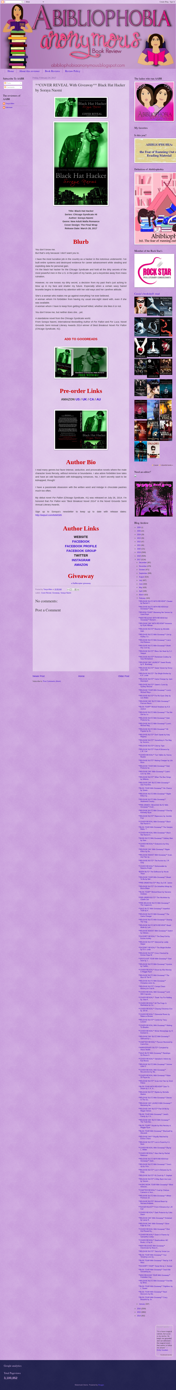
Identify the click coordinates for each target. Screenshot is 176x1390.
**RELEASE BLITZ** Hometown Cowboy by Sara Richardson (155, 658)
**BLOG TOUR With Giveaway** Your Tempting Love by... (152, 1256)
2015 (139, 1312)
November (143, 566)
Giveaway (56, 593)
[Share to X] (73, 589)
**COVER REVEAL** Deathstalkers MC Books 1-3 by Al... (153, 1241)
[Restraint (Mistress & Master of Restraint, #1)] (140, 313)
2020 (139, 549)
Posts (8, 83)
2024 (139, 535)
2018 (139, 556)
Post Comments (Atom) (52, 681)
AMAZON (81, 564)
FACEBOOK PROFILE (81, 546)
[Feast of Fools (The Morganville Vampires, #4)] (166, 420)
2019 (139, 552)
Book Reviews (52, 71)
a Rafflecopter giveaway (81, 583)
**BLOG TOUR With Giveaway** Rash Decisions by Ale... (153, 1293)
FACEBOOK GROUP (81, 551)
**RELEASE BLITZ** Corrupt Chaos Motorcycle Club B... (152, 987)
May (141, 587)
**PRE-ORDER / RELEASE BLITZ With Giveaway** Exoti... (153, 806)
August (142, 577)
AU (98, 399)
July (141, 580)
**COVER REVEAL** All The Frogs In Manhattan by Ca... (153, 1004)
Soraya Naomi (66, 593)
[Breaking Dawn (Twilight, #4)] (153, 356)
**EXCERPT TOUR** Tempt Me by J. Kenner (155, 1266)
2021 (139, 545)
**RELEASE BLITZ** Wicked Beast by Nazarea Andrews (153, 1202)
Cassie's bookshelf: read (147, 293)
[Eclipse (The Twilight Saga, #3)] (166, 336)
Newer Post (39, 676)
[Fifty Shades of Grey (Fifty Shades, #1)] (153, 315)
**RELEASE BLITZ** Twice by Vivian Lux (154, 1251)
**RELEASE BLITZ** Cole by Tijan (151, 746)
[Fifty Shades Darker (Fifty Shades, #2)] (140, 336)
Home (11, 71)
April (141, 591)
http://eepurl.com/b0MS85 (48, 515)
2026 (139, 527)
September (143, 573)
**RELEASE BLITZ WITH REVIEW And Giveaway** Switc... (153, 1160)
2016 (139, 1309)
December (143, 563)
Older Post (123, 676)
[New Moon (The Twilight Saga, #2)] (166, 356)
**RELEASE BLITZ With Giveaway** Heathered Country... (152, 800)
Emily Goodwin (162, 1350)
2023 (139, 538)
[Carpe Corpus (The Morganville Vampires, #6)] (153, 440)
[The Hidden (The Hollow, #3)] (140, 418)
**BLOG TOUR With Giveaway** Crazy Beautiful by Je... (153, 1298)
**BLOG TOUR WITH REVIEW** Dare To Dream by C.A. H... (154, 1087)
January (142, 1304)
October (142, 570)
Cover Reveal (46, 593)
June (141, 584)
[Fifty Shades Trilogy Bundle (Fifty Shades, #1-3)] (166, 316)
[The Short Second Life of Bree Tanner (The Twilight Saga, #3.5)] (153, 377)
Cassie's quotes (163, 1326)
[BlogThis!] (70, 589)
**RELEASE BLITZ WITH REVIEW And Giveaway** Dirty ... (153, 608)
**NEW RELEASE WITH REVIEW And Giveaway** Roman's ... (153, 619)
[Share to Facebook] (75, 589)
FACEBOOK (81, 541)
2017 (139, 560)
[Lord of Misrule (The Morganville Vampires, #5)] (166, 440)
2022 (139, 542)
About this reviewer (29, 71)
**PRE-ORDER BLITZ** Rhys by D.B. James (155, 883)
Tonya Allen (10, 104)
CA (92, 399)
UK (84, 399)
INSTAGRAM (81, 560)
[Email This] (68, 589)
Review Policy (72, 71)
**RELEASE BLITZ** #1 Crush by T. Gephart (155, 1175)
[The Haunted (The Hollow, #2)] (166, 398)
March (141, 595)
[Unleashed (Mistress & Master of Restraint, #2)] (153, 457)
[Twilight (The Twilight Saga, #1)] (140, 357)
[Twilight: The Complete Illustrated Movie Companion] (140, 375)
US (78, 399)
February (142, 598)
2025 (139, 531)
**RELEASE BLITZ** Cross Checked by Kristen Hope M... (153, 954)
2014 (139, 1316)
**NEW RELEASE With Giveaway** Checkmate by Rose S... (152, 1247)
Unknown (9, 107)
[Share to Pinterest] (78, 589)
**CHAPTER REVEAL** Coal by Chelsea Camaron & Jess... (154, 1191)
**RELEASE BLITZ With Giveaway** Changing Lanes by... (152, 982)
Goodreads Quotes (166, 1355)
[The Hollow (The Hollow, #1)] (153, 398)
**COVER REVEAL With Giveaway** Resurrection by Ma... (152, 1071)
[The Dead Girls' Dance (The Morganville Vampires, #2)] (140, 461)
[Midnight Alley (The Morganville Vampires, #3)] (140, 440)
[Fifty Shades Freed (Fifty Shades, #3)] (153, 336)
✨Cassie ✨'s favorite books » (162, 465)
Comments (10, 87)
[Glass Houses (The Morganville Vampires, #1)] (153, 420)
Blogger (101, 1385)
